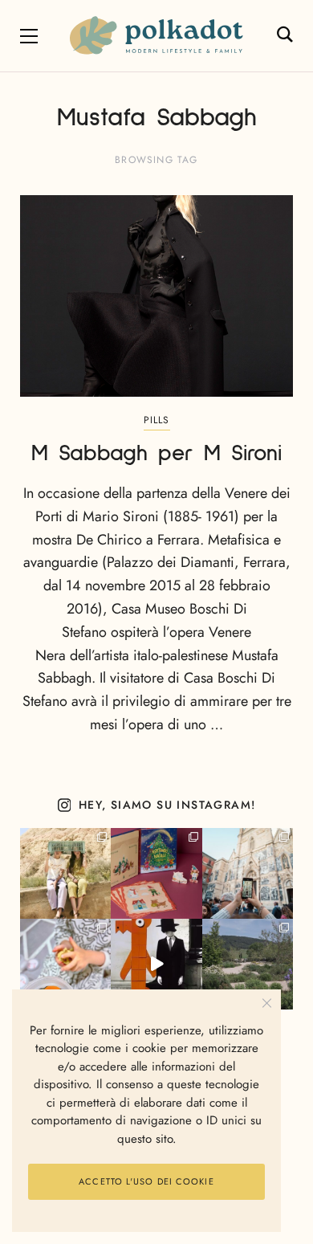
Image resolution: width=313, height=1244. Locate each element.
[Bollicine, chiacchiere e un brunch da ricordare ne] (247, 964)
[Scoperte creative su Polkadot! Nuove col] (247, 873)
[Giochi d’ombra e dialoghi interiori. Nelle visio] (156, 964)
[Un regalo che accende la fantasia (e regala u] (65, 964)
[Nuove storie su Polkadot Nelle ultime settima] (65, 873)
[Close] (267, 1003)
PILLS (157, 420)
